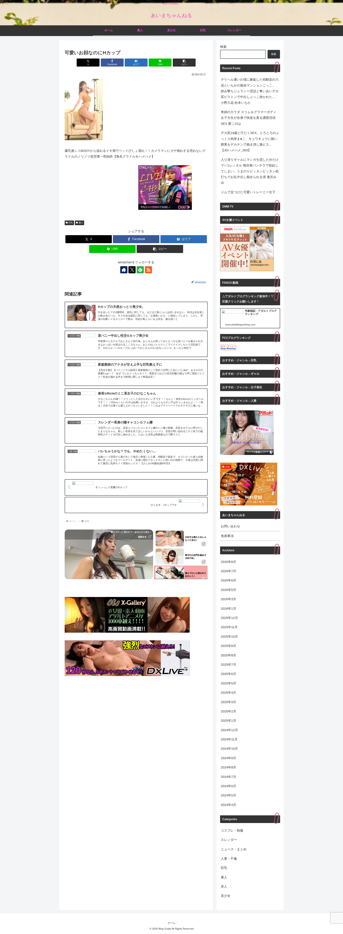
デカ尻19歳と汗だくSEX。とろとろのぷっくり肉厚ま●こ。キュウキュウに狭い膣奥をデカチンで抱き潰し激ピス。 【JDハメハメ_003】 (250, 141)
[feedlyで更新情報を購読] (140, 269)
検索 (223, 47)
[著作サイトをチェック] (123, 269)
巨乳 (71, 222)
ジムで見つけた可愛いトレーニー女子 (248, 192)
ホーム (171, 922)
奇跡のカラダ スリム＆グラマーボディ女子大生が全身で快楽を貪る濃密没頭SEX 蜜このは (248, 117)
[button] (184, 63)
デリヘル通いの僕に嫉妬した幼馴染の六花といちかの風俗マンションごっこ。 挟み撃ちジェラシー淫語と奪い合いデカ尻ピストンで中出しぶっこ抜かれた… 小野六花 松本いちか (250, 91)
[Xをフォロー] (132, 269)
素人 (81, 222)
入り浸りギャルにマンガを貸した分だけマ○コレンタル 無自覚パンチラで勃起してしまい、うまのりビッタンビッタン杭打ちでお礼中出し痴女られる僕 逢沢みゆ (250, 171)
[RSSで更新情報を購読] (148, 269)
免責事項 (227, 536)
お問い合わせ (230, 526)
